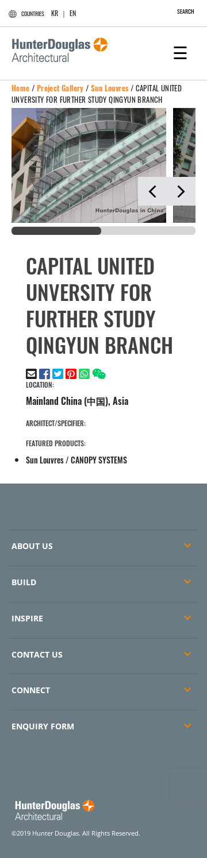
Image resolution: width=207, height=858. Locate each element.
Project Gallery (60, 88)
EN (73, 13)
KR (54, 13)
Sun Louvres (109, 88)
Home (21, 88)
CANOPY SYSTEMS (99, 460)
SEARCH (185, 11)
